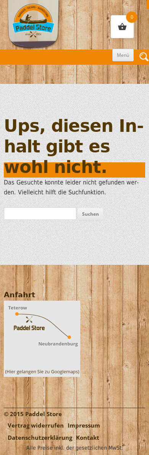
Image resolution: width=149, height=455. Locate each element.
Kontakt (87, 438)
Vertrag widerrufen (36, 425)
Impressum (84, 425)
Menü (123, 55)
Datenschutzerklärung (40, 438)
